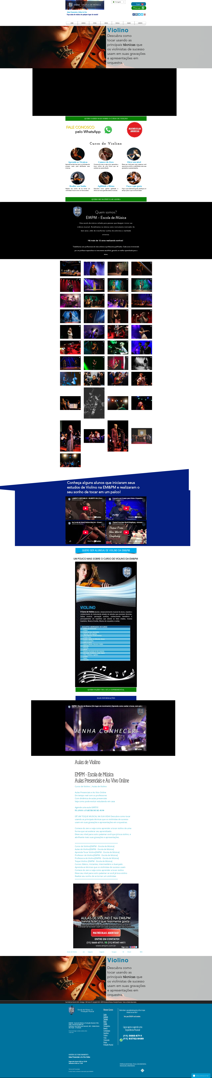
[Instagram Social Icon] (136, 14)
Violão (105, 1024)
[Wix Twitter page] (142, 14)
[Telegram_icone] (139, 14)
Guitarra (105, 1017)
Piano (105, 1021)
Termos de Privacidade (74, 1069)
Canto (105, 1014)
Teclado (105, 1019)
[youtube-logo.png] (144, 14)
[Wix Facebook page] (133, 14)
